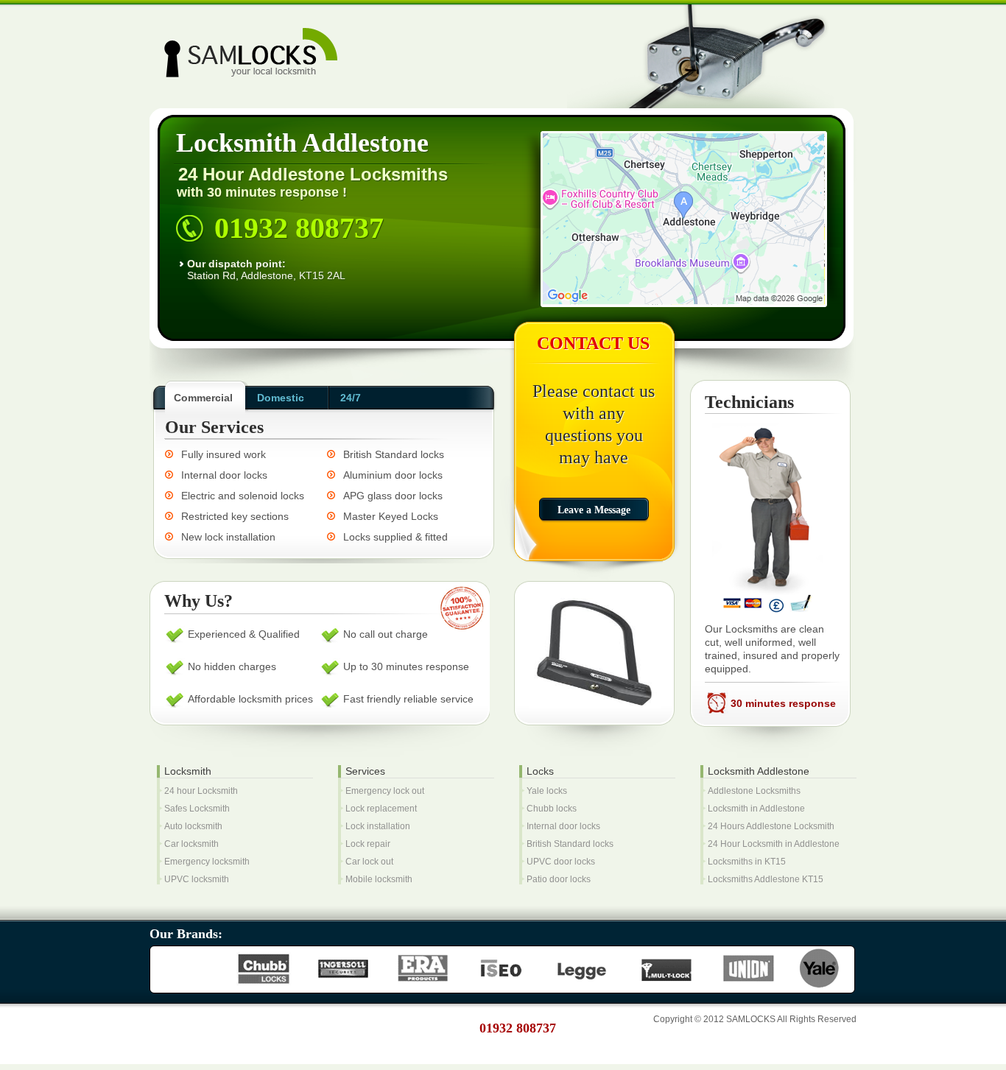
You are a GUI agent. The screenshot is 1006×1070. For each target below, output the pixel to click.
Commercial (203, 398)
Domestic (280, 398)
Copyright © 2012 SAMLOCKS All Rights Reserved (754, 1019)
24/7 (350, 398)
